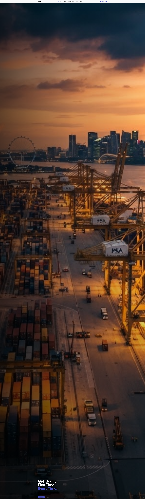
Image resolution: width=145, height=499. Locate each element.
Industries (69, 1)
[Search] (99, 1)
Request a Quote (103, 1)
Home (58, 1)
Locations (73, 1)
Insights (77, 1)
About (61, 1)
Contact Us (41, 497)
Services (65, 1)
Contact (81, 1)
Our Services (48, 497)
